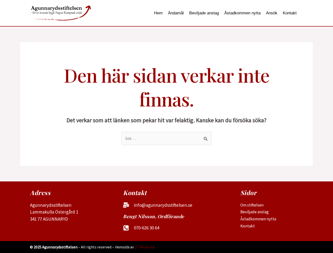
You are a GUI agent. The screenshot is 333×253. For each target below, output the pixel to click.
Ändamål (176, 13)
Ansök (271, 13)
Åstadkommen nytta (242, 13)
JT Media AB (144, 246)
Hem (158, 13)
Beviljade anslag (204, 13)
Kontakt (290, 13)
